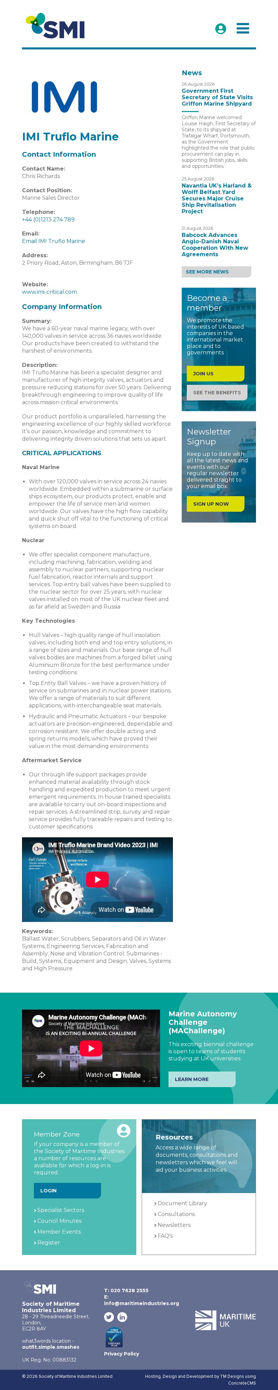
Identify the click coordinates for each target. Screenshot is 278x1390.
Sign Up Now (211, 504)
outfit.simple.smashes (50, 1347)
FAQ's (165, 1236)
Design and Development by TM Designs (203, 1376)
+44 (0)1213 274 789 (48, 219)
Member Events (59, 1232)
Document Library (182, 1203)
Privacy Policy (121, 1354)
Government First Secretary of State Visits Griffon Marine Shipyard (217, 97)
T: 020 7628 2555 (126, 1290)
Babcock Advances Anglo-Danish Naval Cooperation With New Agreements (215, 245)
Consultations (176, 1214)
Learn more (192, 1079)
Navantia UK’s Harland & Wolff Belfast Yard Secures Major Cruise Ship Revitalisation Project (217, 198)
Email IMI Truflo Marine (53, 241)
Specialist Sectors (60, 1210)
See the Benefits (217, 393)
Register (48, 1242)
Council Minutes (59, 1221)
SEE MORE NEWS (207, 272)
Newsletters (174, 1225)
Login (48, 1191)
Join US (203, 374)
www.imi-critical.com (49, 292)
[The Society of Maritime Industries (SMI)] (58, 26)
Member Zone (220, 28)
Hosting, (154, 1376)
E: (141, 1300)
